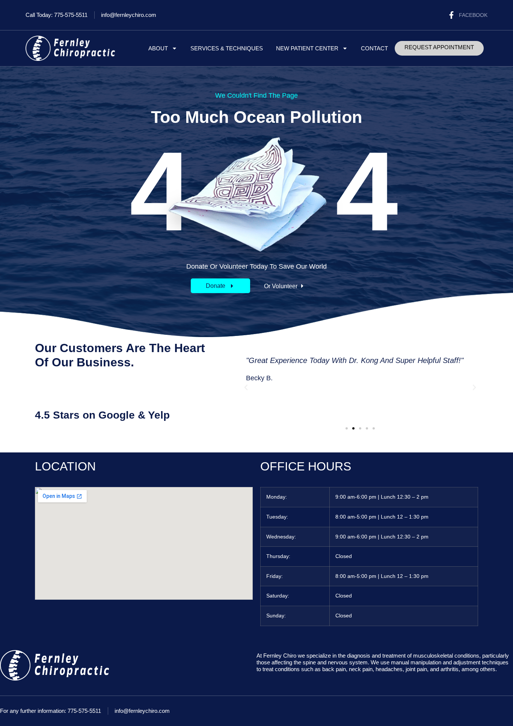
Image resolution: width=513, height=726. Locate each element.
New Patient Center (307, 48)
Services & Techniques (226, 48)
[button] (284, 286)
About (158, 48)
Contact (374, 48)
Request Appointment (439, 47)
